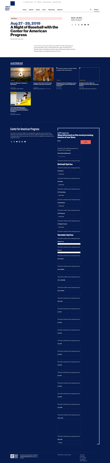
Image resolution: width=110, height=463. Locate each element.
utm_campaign (61, 280)
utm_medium (61, 269)
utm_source (61, 258)
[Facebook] (14, 141)
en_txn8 (60, 386)
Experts (31, 9)
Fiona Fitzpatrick (13, 88)
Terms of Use (82, 454)
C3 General (60, 170)
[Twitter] (11, 141)
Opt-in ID (60, 439)
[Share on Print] (88, 24)
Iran (35, 2)
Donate (96, 9)
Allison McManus (93, 88)
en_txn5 (60, 354)
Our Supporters (82, 459)
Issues (24, 9)
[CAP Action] (14, 456)
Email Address (64, 153)
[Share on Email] (85, 24)
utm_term (60, 301)
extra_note (60, 418)
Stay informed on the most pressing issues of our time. (75, 135)
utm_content (61, 290)
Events (38, 9)
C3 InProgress (61, 213)
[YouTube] (17, 141)
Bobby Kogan (87, 88)
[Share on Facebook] (75, 24)
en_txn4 (60, 343)
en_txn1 (59, 311)
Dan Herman (41, 88)
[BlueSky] (25, 141)
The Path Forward (29, 2)
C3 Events (60, 181)
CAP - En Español (83, 457)
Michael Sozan (13, 114)
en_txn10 (60, 407)
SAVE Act (39, 2)
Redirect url (61, 241)
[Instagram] (19, 141)
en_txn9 (60, 396)
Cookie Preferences (83, 460)
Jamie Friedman (82, 88)
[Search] (91, 10)
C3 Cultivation (61, 202)
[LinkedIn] (22, 141)
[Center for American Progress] (12, 6)
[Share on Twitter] (72, 24)
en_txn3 (60, 333)
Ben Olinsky (18, 114)
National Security (47, 2)
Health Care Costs (56, 2)
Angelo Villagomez (20, 88)
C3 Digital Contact (62, 224)
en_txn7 (60, 375)
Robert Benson (36, 88)
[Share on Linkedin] (78, 24)
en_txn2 (60, 322)
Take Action (51, 9)
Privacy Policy (82, 456)
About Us (59, 9)
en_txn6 (60, 365)
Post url (60, 250)
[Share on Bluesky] (82, 24)
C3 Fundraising (61, 192)
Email (59, 140)
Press (44, 9)
